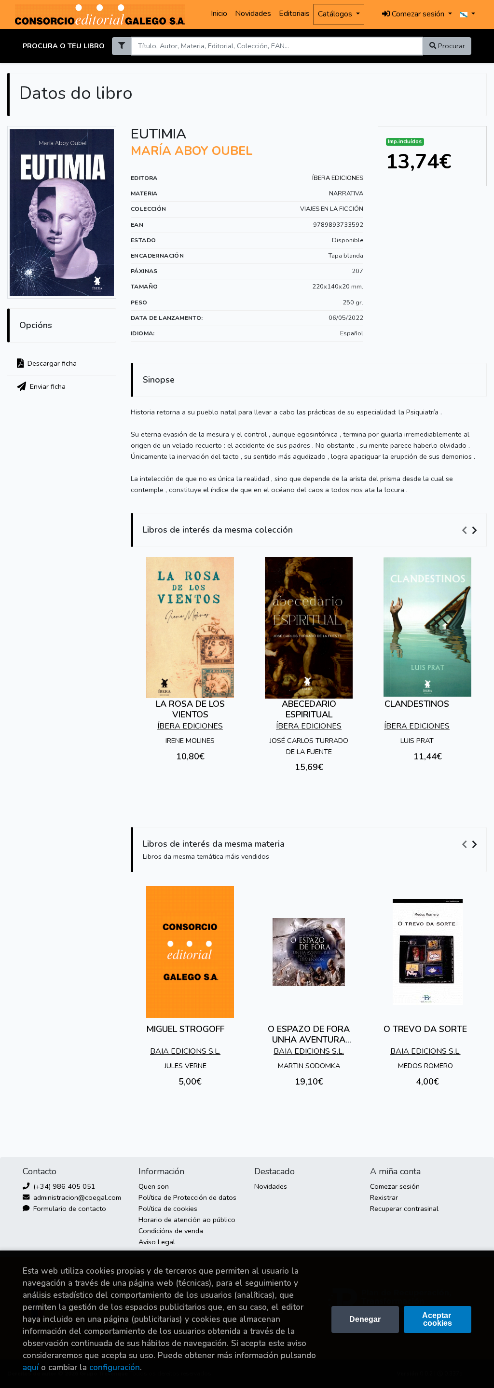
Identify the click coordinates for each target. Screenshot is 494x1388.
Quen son (153, 1186)
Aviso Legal (156, 1242)
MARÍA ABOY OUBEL (192, 151)
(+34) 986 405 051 (63, 1186)
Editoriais (294, 13)
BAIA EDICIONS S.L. (185, 1051)
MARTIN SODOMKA (309, 1066)
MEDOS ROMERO (425, 1066)
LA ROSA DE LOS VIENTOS (190, 709)
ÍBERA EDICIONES (337, 178)
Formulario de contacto (68, 1208)
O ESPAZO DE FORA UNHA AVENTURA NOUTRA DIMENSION (309, 1039)
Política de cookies (167, 1208)
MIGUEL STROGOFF (185, 1029)
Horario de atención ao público (186, 1219)
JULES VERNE (185, 1066)
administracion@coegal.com (76, 1197)
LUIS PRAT (417, 740)
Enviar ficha (47, 386)
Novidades (253, 13)
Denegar (365, 1319)
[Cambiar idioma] (467, 14)
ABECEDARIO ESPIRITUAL (309, 709)
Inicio (219, 13)
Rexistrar (384, 1197)
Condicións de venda (170, 1231)
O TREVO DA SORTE (425, 1029)
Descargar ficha (51, 363)
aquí (31, 1367)
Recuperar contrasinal (404, 1208)
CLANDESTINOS (416, 704)
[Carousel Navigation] (471, 530)
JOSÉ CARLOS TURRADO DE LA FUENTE (309, 746)
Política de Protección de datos (187, 1197)
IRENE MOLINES (190, 740)
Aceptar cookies (437, 1319)
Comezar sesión (395, 1186)
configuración (114, 1367)
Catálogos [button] (336, 14)
